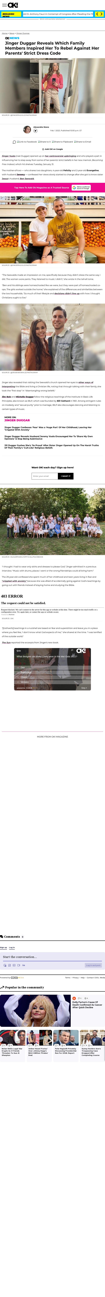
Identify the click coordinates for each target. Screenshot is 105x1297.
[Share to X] (44, 142)
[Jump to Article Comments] (14, 142)
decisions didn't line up (67, 293)
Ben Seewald (27, 178)
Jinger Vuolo (8, 156)
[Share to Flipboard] (62, 142)
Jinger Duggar (23, 33)
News (11, 33)
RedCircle (11, 614)
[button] (5, 5)
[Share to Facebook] (27, 142)
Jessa (5, 178)
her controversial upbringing (60, 156)
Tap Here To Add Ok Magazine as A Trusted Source (41, 187)
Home (4, 33)
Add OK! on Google (54, 149)
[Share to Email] (82, 142)
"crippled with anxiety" (14, 581)
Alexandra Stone (41, 127)
